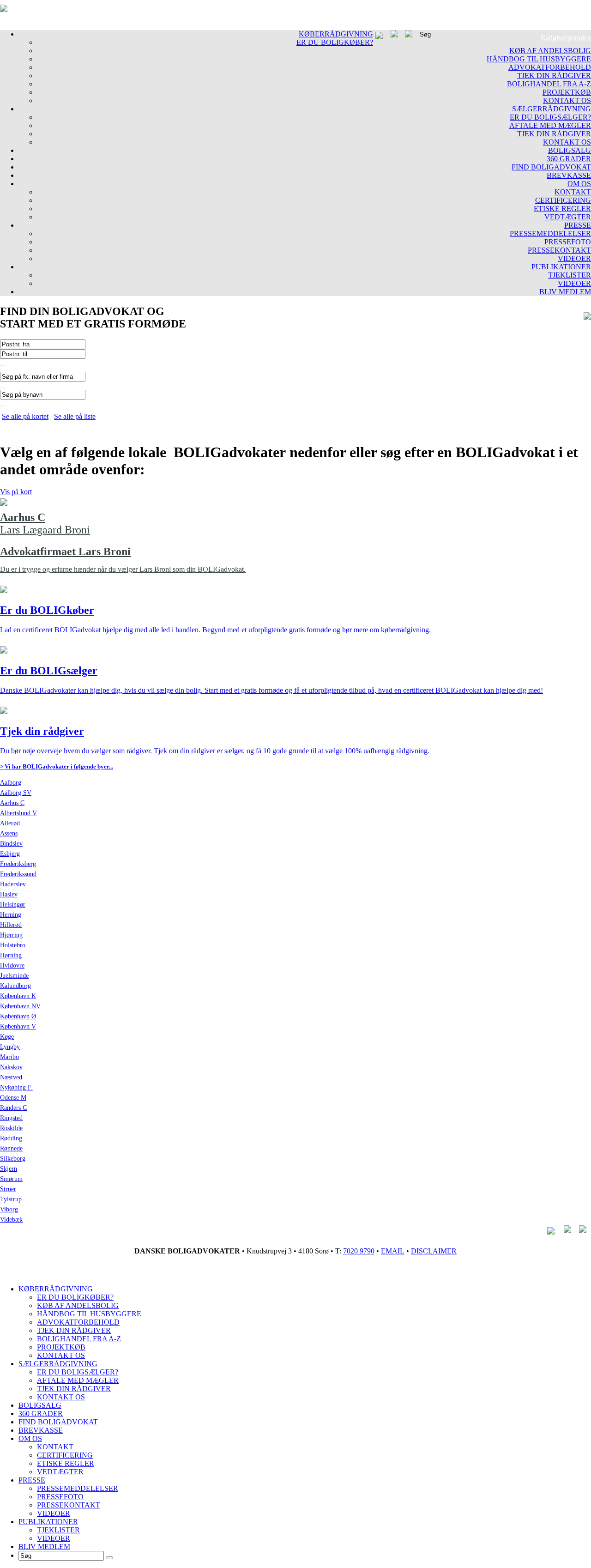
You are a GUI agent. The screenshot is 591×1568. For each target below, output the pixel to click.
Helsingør (12, 904)
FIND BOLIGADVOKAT (551, 167)
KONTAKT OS (567, 100)
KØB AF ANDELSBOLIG (550, 50)
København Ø (18, 1016)
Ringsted (11, 1117)
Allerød (10, 823)
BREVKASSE (569, 175)
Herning (10, 914)
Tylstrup (11, 1199)
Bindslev (11, 843)
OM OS (579, 184)
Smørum (11, 1178)
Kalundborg (15, 985)
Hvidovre (12, 965)
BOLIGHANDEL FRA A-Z (549, 84)
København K (18, 996)
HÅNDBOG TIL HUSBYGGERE (539, 59)
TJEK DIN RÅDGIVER (554, 75)
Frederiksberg (18, 863)
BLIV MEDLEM (565, 292)
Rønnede (11, 1148)
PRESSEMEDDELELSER (550, 233)
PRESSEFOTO (567, 242)
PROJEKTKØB (567, 92)
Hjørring (11, 935)
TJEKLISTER (569, 275)
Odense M (13, 1097)
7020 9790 (358, 1251)
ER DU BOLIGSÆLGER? (550, 117)
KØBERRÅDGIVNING (336, 34)
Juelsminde (14, 975)
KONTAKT (573, 192)
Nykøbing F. (16, 1087)
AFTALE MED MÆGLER (550, 125)
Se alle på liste (75, 416)
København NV (20, 1006)
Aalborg (10, 782)
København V (18, 1026)
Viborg (9, 1209)
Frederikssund (18, 874)
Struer (8, 1189)
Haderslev (13, 884)
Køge (7, 1036)
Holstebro (12, 945)
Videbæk (11, 1219)
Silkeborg (12, 1158)
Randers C (13, 1107)
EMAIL (392, 1251)
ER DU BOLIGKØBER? (334, 42)
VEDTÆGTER (567, 217)
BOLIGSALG (569, 150)
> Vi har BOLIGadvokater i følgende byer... (56, 766)
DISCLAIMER (434, 1251)
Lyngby (10, 1046)
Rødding (11, 1138)
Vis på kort (16, 492)
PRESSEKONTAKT (559, 250)
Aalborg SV (15, 792)
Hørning (11, 955)
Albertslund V (18, 813)
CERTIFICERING (563, 200)
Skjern (8, 1168)
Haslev (9, 894)
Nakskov (11, 1067)
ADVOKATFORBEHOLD (549, 67)
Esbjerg (10, 853)
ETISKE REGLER (562, 208)
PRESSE (577, 225)
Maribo (9, 1056)
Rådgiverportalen (566, 38)
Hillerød (11, 924)
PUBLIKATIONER (561, 267)
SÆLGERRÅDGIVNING (551, 109)
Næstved (11, 1077)
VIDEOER (574, 258)
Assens (9, 833)
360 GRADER (569, 159)
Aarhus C (12, 802)
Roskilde (11, 1128)
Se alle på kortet (25, 416)
